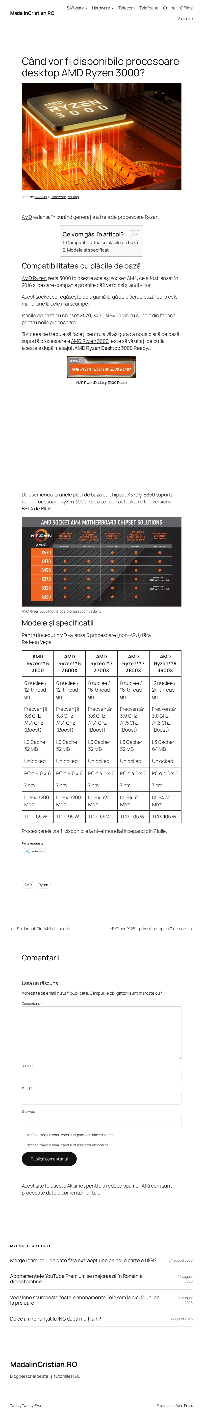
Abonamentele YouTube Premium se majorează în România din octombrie (76, 1279)
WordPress (184, 1405)
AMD (27, 217)
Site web (28, 1111)
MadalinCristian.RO (32, 13)
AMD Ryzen (34, 278)
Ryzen (43, 884)
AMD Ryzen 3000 (90, 341)
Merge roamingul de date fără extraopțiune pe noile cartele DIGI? (83, 1260)
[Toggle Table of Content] (132, 234)
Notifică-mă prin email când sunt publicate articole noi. (68, 1145)
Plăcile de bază (38, 315)
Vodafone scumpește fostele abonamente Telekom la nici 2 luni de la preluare (85, 1300)
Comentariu (32, 1003)
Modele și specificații (88, 250)
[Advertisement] (101, 438)
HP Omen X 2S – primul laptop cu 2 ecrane (147, 928)
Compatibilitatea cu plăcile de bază (102, 242)
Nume (27, 1065)
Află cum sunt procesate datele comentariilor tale (97, 1189)
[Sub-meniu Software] (86, 8)
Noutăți (73, 196)
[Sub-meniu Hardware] (112, 8)
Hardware (58, 196)
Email (27, 1088)
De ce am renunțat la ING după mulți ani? (55, 1319)
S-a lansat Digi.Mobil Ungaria (43, 928)
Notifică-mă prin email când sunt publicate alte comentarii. (71, 1134)
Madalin (41, 196)
